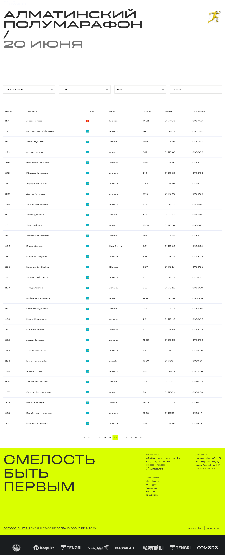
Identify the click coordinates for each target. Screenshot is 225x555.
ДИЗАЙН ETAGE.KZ (43, 528)
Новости (110, 3)
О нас (143, 3)
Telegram (152, 495)
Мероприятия (45, 3)
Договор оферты (16, 528)
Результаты (64, 3)
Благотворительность (88, 3)
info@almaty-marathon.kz (163, 458)
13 (130, 437)
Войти (218, 3)
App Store (213, 528)
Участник (31, 111)
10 (115, 437)
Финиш (169, 111)
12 (125, 437)
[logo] (14, 3)
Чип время (198, 111)
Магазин (189, 3)
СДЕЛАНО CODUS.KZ (71, 528)
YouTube (151, 491)
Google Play (194, 528)
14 (135, 437)
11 (120, 437)
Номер (147, 111)
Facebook (152, 488)
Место (9, 111)
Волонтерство (127, 3)
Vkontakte (152, 481)
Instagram (152, 484)
